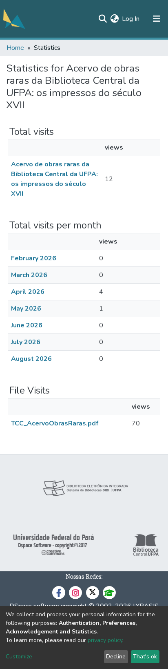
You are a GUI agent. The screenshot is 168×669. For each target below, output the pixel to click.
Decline (116, 656)
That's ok (145, 656)
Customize (19, 656)
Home (15, 47)
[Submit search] (102, 19)
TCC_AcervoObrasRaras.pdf (54, 423)
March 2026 (29, 275)
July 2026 (25, 342)
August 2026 (31, 358)
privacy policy (105, 640)
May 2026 (26, 308)
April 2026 (27, 291)
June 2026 (26, 325)
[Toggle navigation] (156, 19)
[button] (114, 19)
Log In (131, 18)
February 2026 (33, 258)
